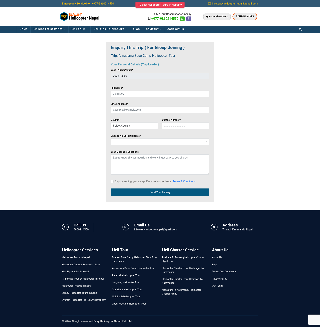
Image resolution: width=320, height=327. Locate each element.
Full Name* (117, 88)
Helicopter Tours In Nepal (76, 257)
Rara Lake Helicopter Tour (126, 275)
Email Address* (119, 104)
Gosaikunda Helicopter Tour (127, 289)
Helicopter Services (48, 29)
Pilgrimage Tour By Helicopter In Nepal (83, 278)
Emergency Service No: (88, 3)
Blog (136, 29)
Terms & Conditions (184, 181)
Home (23, 29)
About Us (217, 257)
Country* (115, 120)
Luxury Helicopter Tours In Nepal (80, 292)
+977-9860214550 (164, 19)
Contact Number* (171, 120)
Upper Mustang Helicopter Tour (129, 303)
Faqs (214, 264)
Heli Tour (79, 29)
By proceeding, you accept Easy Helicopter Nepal (155, 181)
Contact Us (175, 29)
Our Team (217, 285)
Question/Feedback (217, 16)
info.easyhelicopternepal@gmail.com (155, 229)
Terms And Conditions (224, 271)
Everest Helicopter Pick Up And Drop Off (84, 299)
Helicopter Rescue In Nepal (77, 285)
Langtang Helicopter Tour (126, 282)
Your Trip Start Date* (122, 70)
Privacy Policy (219, 278)
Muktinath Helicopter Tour (126, 296)
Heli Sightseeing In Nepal (75, 271)
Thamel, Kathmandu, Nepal (237, 229)
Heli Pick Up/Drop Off (109, 29)
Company (152, 29)
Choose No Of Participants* (126, 136)
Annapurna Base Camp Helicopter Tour (133, 268)
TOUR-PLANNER (245, 16)
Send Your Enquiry (160, 192)
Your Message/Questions (125, 152)
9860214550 (81, 229)
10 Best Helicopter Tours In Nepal (159, 4)
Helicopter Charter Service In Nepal (81, 264)
